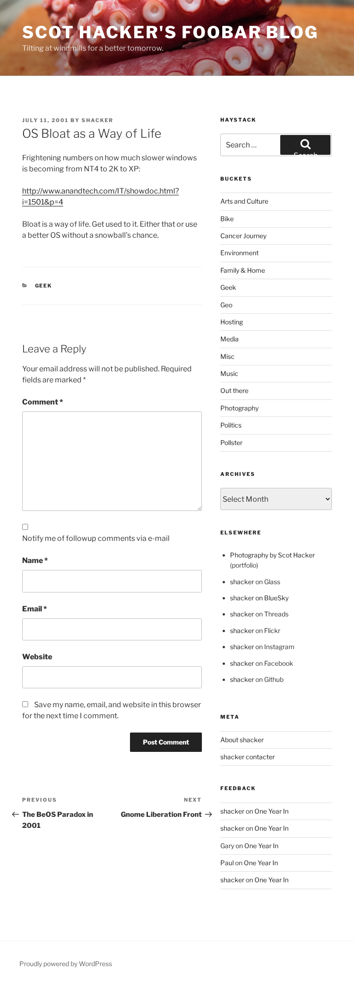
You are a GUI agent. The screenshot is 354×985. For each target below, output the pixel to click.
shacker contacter (247, 757)
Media (229, 339)
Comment (42, 402)
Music (229, 373)
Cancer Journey (243, 236)
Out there (234, 390)
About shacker (242, 740)
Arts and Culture (244, 201)
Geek (44, 285)
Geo (226, 305)
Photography (239, 408)
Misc (227, 356)
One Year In (271, 811)
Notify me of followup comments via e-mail (96, 538)
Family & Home (242, 270)
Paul (227, 863)
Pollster (231, 442)
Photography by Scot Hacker (272, 555)
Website (37, 656)
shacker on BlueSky (259, 598)
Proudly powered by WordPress (65, 963)
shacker (97, 120)
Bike (227, 219)
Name (35, 560)
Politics (231, 425)
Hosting (231, 322)
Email (34, 608)
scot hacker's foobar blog (170, 32)
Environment (239, 253)
